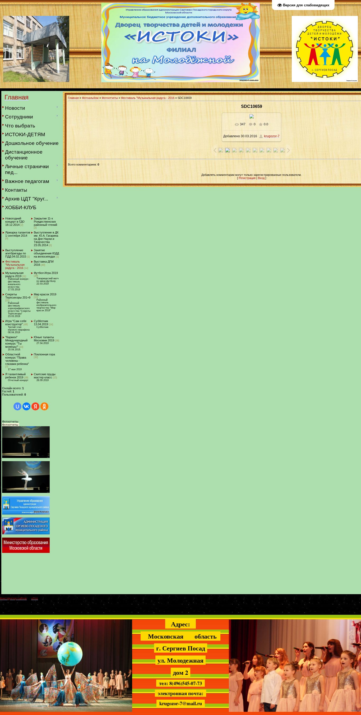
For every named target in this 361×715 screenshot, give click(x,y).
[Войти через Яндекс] (35, 406)
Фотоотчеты (110, 97)
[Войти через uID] (17, 406)
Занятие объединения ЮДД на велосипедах (46, 253)
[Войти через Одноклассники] (44, 406)
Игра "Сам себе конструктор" (15, 322)
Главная (73, 97)
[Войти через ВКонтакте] (26, 406)
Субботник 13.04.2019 (41, 322)
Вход (261, 178)
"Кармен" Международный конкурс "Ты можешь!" (16, 342)
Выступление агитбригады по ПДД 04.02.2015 (15, 253)
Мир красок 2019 (45, 294)
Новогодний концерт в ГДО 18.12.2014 (15, 221)
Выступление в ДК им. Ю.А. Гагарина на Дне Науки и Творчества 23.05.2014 (46, 239)
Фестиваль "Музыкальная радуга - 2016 (15, 264)
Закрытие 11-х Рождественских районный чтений (45, 221)
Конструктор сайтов (13, 598)
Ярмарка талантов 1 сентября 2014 (17, 234)
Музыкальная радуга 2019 (14, 274)
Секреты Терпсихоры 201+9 (17, 296)
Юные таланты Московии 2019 (44, 339)
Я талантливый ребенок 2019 (15, 376)
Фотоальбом (90, 97)
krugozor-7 (272, 136)
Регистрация (247, 178)
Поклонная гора (44, 354)
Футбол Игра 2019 (46, 272)
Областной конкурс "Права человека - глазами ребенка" (17, 359)
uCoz (34, 598)
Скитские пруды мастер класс (44, 376)
